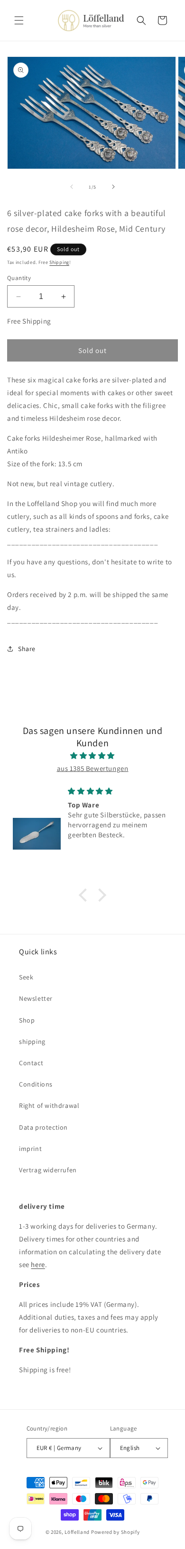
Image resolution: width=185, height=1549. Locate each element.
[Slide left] (71, 186)
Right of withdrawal (49, 1105)
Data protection (43, 1127)
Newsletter (36, 998)
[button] (19, 20)
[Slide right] (113, 186)
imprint (30, 1148)
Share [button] (27, 648)
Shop (27, 1020)
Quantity (19, 278)
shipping (32, 1041)
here (38, 1264)
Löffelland (77, 1532)
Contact (31, 1063)
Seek (26, 977)
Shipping (59, 262)
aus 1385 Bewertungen (93, 768)
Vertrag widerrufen (48, 1170)
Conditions (36, 1084)
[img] (92, 755)
